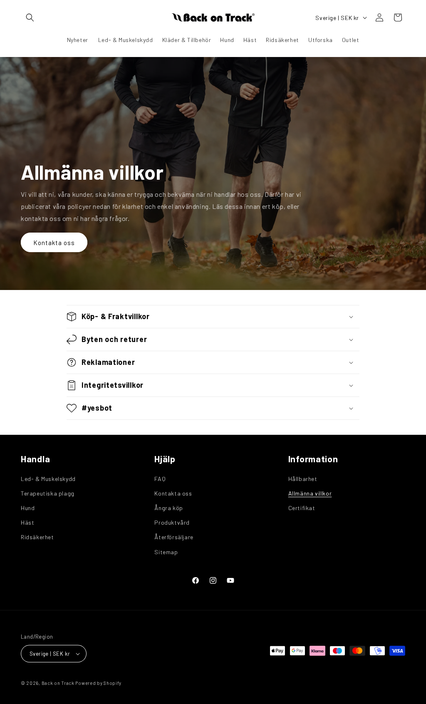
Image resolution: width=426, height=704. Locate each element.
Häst (27, 522)
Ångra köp (168, 507)
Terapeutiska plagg (47, 493)
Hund (28, 507)
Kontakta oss (54, 242)
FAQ (160, 478)
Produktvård (172, 522)
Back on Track (58, 683)
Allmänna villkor (310, 493)
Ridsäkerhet (37, 536)
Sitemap (166, 551)
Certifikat (301, 507)
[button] (30, 17)
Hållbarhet (302, 478)
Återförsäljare (173, 536)
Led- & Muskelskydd (48, 478)
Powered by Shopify (98, 683)
